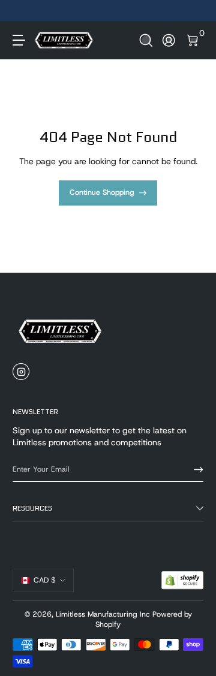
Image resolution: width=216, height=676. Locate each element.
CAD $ (45, 580)
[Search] (146, 40)
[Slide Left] (21, 10)
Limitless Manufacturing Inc (103, 614)
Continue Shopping (102, 192)
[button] (146, 40)
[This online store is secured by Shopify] (182, 580)
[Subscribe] (194, 469)
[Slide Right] (195, 10)
